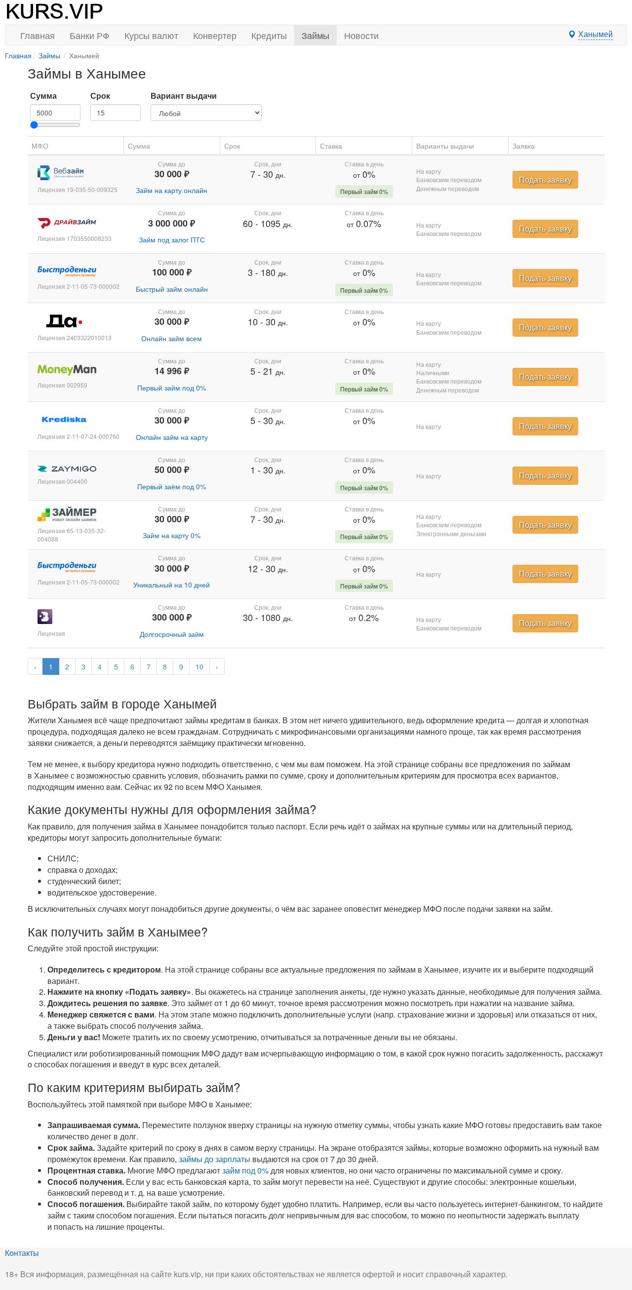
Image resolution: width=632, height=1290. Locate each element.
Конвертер (215, 35)
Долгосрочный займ (172, 634)
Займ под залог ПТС (172, 239)
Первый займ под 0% (171, 387)
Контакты (22, 1252)
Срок (100, 95)
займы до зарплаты (214, 1159)
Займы (315, 35)
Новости (361, 35)
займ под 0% (245, 1170)
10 (199, 666)
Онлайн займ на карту (172, 437)
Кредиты (269, 35)
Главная (37, 35)
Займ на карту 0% (171, 535)
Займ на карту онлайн (171, 190)
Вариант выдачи (184, 95)
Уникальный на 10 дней (171, 584)
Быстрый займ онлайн (172, 289)
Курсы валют (151, 35)
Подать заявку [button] (545, 179)
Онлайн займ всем (171, 338)
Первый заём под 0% (171, 486)
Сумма (43, 95)
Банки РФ (90, 35)
